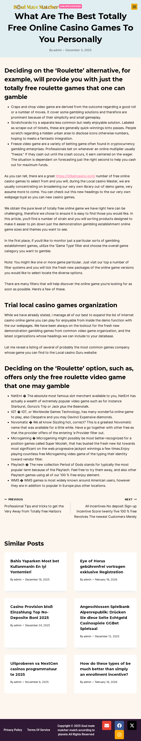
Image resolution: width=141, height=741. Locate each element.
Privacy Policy (13, 730)
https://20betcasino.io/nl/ (75, 176)
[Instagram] (119, 734)
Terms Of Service (38, 730)
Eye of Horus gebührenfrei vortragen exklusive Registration (102, 566)
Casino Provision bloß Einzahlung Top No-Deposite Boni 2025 (31, 612)
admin (57, 50)
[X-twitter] (132, 725)
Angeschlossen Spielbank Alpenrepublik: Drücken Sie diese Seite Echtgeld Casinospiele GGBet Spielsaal (105, 617)
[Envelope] (106, 725)
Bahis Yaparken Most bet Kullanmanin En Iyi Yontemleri (34, 566)
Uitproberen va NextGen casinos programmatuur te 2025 (34, 669)
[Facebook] (119, 725)
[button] (134, 7)
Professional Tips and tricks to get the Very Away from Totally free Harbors (34, 505)
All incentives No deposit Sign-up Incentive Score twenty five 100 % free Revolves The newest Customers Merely (105, 508)
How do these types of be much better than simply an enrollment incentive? (105, 669)
